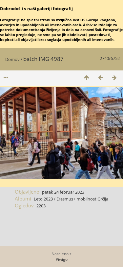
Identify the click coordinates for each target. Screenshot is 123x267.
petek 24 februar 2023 (63, 192)
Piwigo (62, 259)
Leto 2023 (43, 199)
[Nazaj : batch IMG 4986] (100, 77)
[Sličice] (86, 77)
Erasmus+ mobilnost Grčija (82, 199)
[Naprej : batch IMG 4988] (114, 77)
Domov (12, 59)
